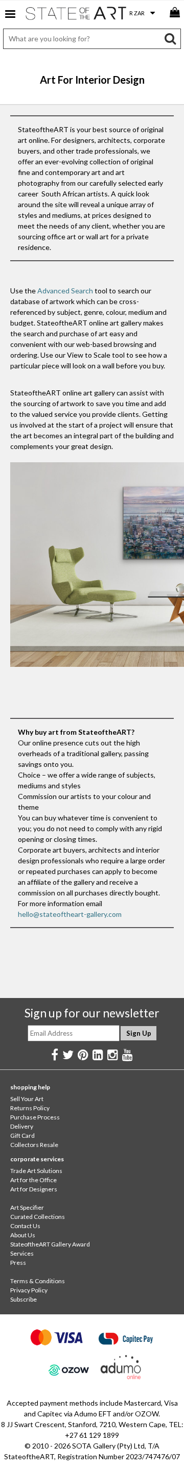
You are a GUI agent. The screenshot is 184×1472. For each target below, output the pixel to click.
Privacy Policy (29, 1290)
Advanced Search (65, 290)
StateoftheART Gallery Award (50, 1244)
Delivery (21, 1126)
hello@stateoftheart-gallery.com (70, 914)
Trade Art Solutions (36, 1171)
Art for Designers (33, 1189)
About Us (22, 1235)
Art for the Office (33, 1180)
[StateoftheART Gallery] (77, 15)
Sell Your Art (26, 1099)
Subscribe (23, 1299)
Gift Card (22, 1135)
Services (22, 1253)
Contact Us (25, 1226)
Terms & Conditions (37, 1281)
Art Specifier (27, 1207)
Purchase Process (35, 1117)
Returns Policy (30, 1108)
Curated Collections (37, 1216)
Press (18, 1262)
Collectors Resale (34, 1145)
